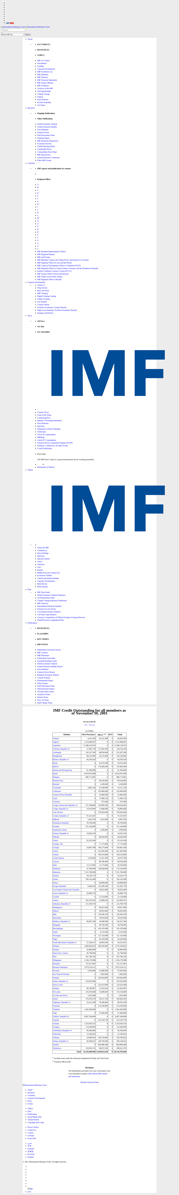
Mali (54, 914)
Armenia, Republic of (61, 749)
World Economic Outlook (47, 124)
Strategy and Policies (45, 313)
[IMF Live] (10, 23)
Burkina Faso (58, 781)
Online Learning (43, 299)
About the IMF (43, 548)
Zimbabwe (57, 1048)
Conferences (42, 550)
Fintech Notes (42, 697)
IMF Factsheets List (44, 72)
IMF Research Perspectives (47, 141)
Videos (30, 470)
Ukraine (56, 1024)
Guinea (55, 855)
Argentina (57, 745)
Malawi (56, 911)
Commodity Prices (44, 149)
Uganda (56, 1020)
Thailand (56, 1009)
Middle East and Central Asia (48, 573)
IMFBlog (40, 437)
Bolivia (55, 767)
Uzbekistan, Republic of (62, 1030)
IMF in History (43, 86)
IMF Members (42, 75)
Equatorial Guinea (60, 830)
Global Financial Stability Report (50, 666)
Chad (55, 798)
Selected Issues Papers (45, 689)
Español (31, 1157)
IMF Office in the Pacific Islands (49, 277)
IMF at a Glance (43, 60)
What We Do (42, 288)
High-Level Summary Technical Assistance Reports (57, 310)
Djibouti (56, 819)
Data (29, 589)
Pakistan (56, 946)
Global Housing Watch (46, 146)
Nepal (55, 932)
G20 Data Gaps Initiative (47, 615)
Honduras (56, 869)
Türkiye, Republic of (61, 1016)
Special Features (43, 559)
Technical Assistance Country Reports (51, 307)
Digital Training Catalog (46, 296)
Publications (32, 623)
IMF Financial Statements (47, 80)
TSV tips (92, 725)
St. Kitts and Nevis (60, 995)
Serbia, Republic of (60, 981)
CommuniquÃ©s (44, 418)
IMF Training (42, 293)
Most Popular (42, 587)
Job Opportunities (44, 91)
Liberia (55, 900)
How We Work (43, 291)
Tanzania (56, 1006)
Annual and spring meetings (48, 578)
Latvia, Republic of (60, 893)
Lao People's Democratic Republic (66, 890)
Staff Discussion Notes (46, 135)
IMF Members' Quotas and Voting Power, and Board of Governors (63, 260)
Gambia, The (58, 844)
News (30, 316)
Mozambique (58, 928)
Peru (54, 957)
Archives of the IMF (45, 88)
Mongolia (56, 925)
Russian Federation (60, 967)
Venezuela (57, 1034)
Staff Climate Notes (44, 703)
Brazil (55, 773)
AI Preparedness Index (46, 598)
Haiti (55, 865)
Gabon (55, 840)
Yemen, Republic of (60, 1041)
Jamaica (56, 876)
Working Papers (43, 138)
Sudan (55, 999)
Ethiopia (56, 837)
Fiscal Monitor (42, 130)
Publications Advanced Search (49, 650)
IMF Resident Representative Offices (51, 252)
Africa (39, 562)
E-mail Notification (44, 448)
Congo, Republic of (60, 809)
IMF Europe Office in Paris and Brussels (53, 274)
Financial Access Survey (46, 609)
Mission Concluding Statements (49, 420)
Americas (41, 564)
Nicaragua (57, 935)
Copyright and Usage (36, 1122)
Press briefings (42, 553)
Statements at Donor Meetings (48, 429)
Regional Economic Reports (48, 675)
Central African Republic (62, 795)
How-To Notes (43, 700)
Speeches (40, 426)
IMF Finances (42, 77)
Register (47, 464)
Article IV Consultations (46, 440)
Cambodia (57, 788)
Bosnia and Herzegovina (62, 770)
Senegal (56, 978)
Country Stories (43, 305)
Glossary (31, 1136)
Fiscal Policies (42, 99)
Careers (30, 1133)
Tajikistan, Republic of (61, 1002)
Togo (55, 1013)
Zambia (56, 1045)
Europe (40, 570)
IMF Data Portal (43, 592)
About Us (41, 285)
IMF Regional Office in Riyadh (49, 279)
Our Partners (42, 302)
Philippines (57, 960)
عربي (30, 1143)
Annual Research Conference (48, 158)
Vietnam (56, 1038)
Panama (56, 950)
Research (31, 108)
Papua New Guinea (60, 953)
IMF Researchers (43, 155)
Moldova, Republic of (61, 921)
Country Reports (43, 678)
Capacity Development (46, 69)
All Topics (41, 105)
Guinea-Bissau (58, 858)
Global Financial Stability (47, 127)
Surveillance (42, 63)
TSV (85, 725)
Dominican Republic (61, 823)
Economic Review (44, 144)
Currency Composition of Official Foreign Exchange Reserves (61, 617)
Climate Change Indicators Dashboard (52, 601)
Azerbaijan (57, 752)
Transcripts (41, 432)
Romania (56, 964)
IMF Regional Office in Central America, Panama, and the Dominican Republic (68, 268)
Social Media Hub (35, 1117)
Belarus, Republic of (61, 759)
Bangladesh (57, 756)
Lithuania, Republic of (61, 904)
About (30, 39)
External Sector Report (46, 672)
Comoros (56, 802)
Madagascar (57, 907)
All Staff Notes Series (45, 692)
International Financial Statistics (49, 606)
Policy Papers (42, 683)
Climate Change (43, 94)
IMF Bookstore (43, 655)
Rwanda (56, 971)
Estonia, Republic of (61, 833)
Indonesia (56, 872)
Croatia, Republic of (60, 816)
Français (31, 1149)
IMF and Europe (43, 257)
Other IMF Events (44, 160)
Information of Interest (45, 467)
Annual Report (33, 1120)
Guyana (56, 862)
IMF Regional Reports (46, 254)
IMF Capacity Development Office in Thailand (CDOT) (59, 266)
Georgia (56, 847)
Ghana (55, 851)
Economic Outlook (44, 575)
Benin (55, 763)
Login (39, 464)
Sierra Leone (58, 985)
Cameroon (57, 791)
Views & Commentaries (46, 434)
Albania (56, 738)
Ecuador (56, 826)
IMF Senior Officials (45, 83)
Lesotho (56, 897)
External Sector (43, 132)
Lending (40, 66)
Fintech (40, 97)
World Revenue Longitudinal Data (50, 620)
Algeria (56, 742)
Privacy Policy (33, 1127)
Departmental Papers (45, 680)
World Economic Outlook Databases (51, 595)
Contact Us (32, 1130)
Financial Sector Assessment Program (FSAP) (55, 443)
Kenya (55, 883)
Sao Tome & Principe (61, 974)
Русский (31, 1154)
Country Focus (43, 412)
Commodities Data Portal (47, 152)
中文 (29, 1146)
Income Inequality (44, 102)
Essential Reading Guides (47, 661)
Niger (55, 939)
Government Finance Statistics (49, 612)
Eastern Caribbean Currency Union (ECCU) (54, 271)
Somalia (56, 988)
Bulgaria (56, 777)
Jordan (55, 879)
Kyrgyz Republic (59, 886)
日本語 (30, 1151)
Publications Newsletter (46, 658)
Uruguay (56, 1027)
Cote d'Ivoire (58, 812)
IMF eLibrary (42, 653)
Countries (31, 163)
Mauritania (57, 918)
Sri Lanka (56, 992)
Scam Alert (32, 1138)
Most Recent (42, 584)
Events (30, 1104)
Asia (39, 567)
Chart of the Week (44, 415)
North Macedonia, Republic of (64, 942)
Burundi (56, 784)
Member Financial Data (89, 1082)
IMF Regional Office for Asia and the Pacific (54, 263)
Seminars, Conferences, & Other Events (52, 446)
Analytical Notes (43, 694)
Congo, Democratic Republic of (65, 805)
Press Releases (42, 423)
